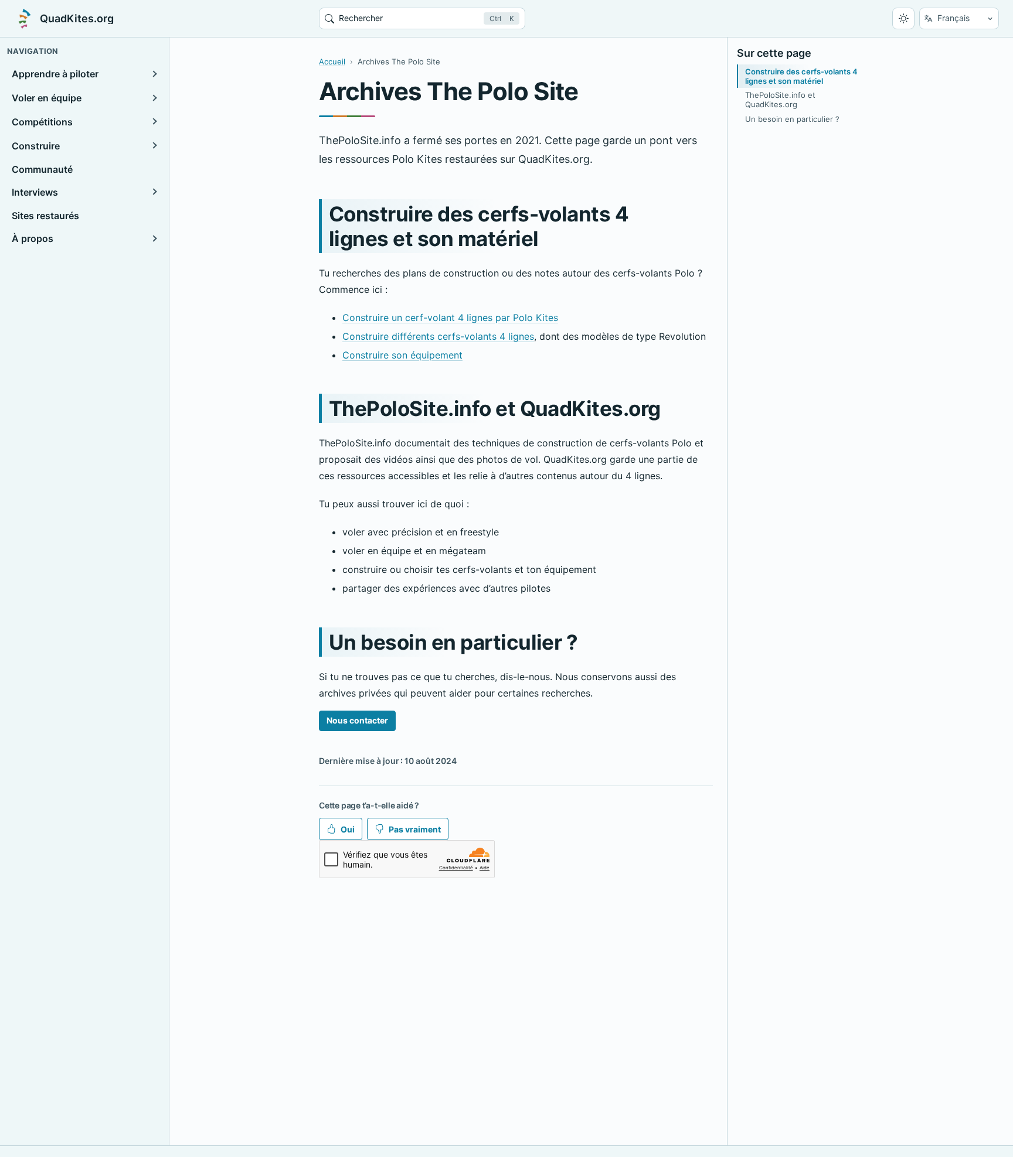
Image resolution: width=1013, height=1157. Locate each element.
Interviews (35, 191)
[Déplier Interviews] (153, 191)
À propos (32, 238)
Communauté (42, 169)
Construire (36, 145)
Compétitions (42, 121)
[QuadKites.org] (24, 18)
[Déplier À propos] (153, 238)
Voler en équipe (46, 98)
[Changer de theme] (903, 19)
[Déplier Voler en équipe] (153, 98)
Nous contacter (357, 720)
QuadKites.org (77, 18)
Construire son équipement (402, 355)
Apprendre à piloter (55, 74)
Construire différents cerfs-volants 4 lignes (438, 336)
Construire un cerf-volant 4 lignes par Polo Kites (450, 317)
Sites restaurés (45, 215)
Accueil (332, 61)
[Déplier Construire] (153, 145)
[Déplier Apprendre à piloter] (153, 74)
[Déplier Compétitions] (153, 122)
